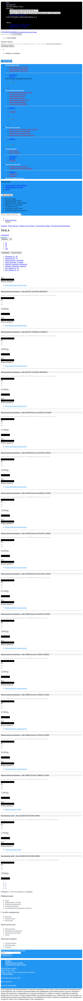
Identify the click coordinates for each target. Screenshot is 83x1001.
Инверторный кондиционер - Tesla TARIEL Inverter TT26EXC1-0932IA (25, 654)
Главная (4, 226)
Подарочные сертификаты (13, 931)
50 (6, 245)
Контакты (8, 916)
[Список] (2, 237)
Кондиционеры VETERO (18, 104)
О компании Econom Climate (20, 24)
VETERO (13, 112)
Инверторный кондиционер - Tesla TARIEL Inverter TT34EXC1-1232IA (25, 694)
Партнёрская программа (13, 933)
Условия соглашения (11, 906)
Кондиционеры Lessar (17, 98)
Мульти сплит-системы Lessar (20, 133)
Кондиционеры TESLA (18, 102)
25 (6, 243)
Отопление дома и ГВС (12, 164)
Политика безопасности (13, 904)
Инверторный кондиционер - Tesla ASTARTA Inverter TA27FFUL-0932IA (26, 453)
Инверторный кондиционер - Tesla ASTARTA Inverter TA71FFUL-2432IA (26, 574)
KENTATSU (14, 174)
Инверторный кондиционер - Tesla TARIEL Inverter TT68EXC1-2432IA (25, 775)
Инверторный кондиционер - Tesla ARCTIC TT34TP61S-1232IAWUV (24, 332)
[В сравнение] (2, 304)
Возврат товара (10, 918)
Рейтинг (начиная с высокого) (16, 264)
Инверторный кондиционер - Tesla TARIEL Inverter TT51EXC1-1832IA (25, 735)
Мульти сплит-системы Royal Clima (22, 135)
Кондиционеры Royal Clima (19, 100)
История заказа (10, 945)
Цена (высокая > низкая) (14, 262)
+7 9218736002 (10, 38)
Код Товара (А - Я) (12, 268)
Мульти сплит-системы (12, 127)
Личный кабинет (10, 943)
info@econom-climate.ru (18, 15)
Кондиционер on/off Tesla (18, 71)
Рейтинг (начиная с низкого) (15, 266)
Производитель (11, 220)
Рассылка (8, 947)
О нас (12, 28)
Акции (7, 935)
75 (6, 247)
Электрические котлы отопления (21, 168)
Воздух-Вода (14, 151)
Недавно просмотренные (61, 226)
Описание (13, 75)
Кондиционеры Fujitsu (17, 96)
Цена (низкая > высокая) (14, 260)
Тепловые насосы (10, 149)
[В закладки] (2, 302)
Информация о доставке (18, 26)
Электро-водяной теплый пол (14, 178)
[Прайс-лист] (6, 237)
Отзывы (8, 961)
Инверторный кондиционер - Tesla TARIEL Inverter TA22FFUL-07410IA (25, 614)
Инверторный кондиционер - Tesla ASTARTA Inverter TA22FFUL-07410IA (26, 412)
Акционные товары (43, 226)
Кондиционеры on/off (12, 65)
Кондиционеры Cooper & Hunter (21, 92)
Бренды (12, 77)
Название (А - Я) (11, 256)
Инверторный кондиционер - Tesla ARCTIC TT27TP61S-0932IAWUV (24, 291)
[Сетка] (4, 237)
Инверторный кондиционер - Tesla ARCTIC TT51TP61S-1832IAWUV (24, 372)
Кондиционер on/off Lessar (19, 69)
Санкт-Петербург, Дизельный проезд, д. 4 (24, 10)
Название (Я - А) (11, 258)
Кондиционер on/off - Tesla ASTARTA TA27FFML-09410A (20, 856)
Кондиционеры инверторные (14, 90)
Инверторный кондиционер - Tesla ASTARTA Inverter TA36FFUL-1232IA (26, 493)
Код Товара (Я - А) (12, 270)
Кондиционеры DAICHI (18, 94)
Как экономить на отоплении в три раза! (18, 908)
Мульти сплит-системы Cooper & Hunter (24, 129)
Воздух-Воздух (15, 153)
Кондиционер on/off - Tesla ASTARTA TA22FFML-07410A (20, 815)
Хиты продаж (13, 226)
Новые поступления (26, 226)
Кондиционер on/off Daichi (19, 67)
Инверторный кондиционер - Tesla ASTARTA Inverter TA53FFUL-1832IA (26, 533)
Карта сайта (9, 920)
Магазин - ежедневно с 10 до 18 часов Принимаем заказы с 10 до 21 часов (35, 13)
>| (5, 888)
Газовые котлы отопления (19, 166)
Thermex (13, 176)
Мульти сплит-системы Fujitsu (20, 131)
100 (6, 249)
